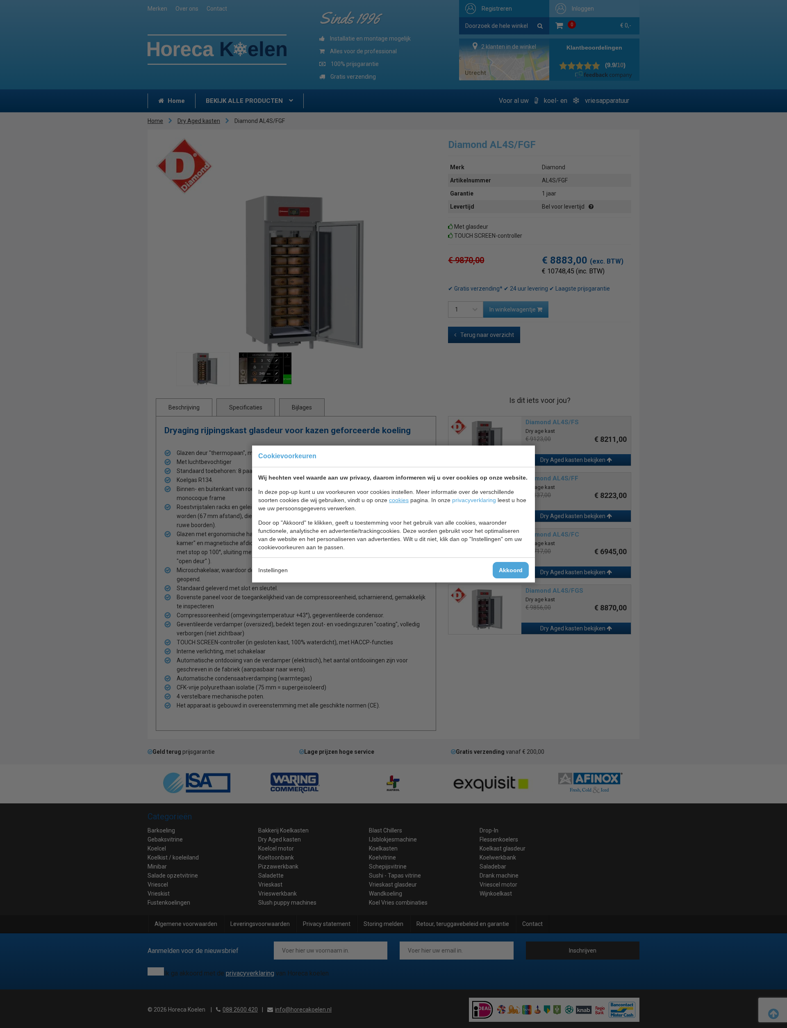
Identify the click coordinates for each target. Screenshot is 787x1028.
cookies (399, 500)
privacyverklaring (474, 500)
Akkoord (511, 570)
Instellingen (273, 570)
